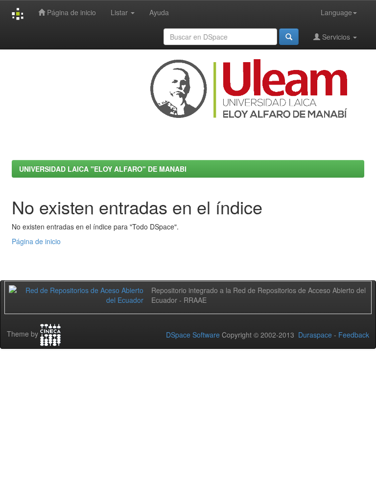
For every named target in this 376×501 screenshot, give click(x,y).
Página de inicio (70, 12)
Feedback (353, 335)
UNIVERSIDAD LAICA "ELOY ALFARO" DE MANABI (103, 169)
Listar (120, 12)
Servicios (336, 37)
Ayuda (159, 12)
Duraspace (315, 335)
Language (336, 12)
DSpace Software (193, 335)
